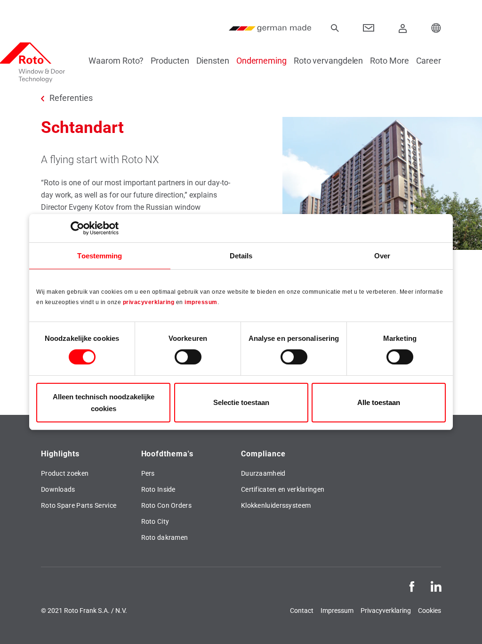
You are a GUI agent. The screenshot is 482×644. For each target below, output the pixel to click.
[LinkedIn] (436, 585)
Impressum (337, 610)
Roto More (389, 61)
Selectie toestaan (241, 402)
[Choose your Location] (436, 28)
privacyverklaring (149, 302)
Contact (301, 610)
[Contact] (368, 28)
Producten (170, 61)
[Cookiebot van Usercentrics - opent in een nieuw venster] (77, 228)
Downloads (58, 489)
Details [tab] (241, 256)
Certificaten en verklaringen (282, 489)
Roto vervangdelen (328, 61)
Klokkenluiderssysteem (276, 505)
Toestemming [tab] (99, 256)
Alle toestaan (378, 402)
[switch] (188, 356)
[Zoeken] (334, 28)
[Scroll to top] (462, 624)
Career (428, 61)
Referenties (71, 98)
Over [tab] (382, 256)
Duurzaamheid (263, 473)
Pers (148, 473)
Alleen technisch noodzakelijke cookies (103, 403)
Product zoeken (64, 473)
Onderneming (261, 61)
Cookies (429, 610)
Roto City (155, 521)
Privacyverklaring (386, 610)
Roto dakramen (164, 537)
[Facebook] (412, 585)
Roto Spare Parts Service (78, 505)
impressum (201, 302)
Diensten (212, 61)
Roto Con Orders (166, 505)
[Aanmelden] (403, 28)
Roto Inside (158, 489)
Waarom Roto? (116, 61)
